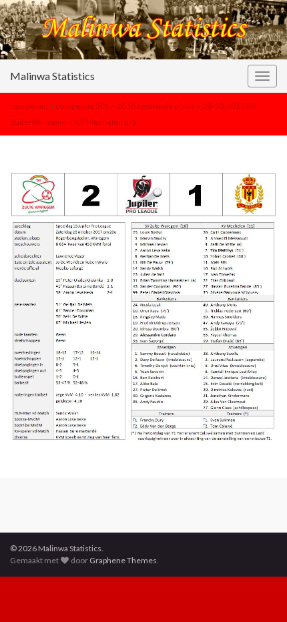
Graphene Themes (123, 560)
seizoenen (29, 106)
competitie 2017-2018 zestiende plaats (125, 106)
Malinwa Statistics (52, 75)
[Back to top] (257, 592)
